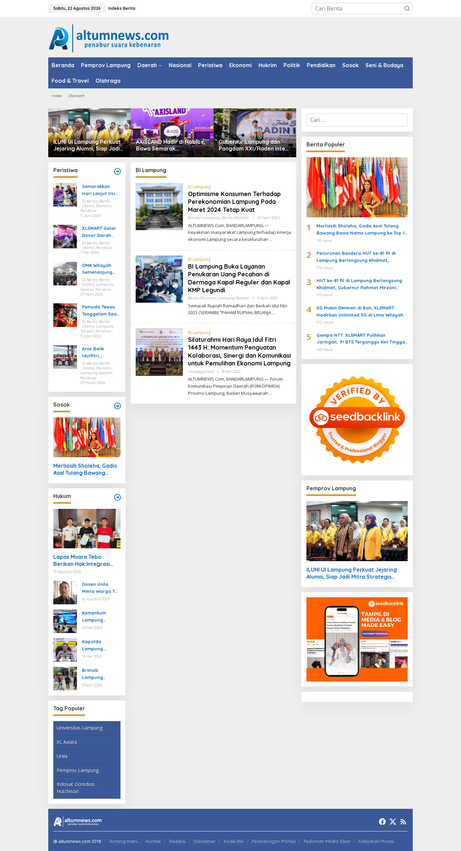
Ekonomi (241, 217)
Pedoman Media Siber (327, 841)
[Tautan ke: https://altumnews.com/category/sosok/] (117, 406)
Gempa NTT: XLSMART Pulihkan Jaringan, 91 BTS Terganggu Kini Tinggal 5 (361, 339)
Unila (62, 756)
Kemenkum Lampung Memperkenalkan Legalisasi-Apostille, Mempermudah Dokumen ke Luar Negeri (100, 617)
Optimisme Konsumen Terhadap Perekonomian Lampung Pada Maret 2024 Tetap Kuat (234, 202)
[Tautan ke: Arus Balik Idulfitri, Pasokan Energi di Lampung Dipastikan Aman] (65, 356)
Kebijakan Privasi (376, 841)
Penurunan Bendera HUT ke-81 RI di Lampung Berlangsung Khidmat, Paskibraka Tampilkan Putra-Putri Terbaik (356, 257)
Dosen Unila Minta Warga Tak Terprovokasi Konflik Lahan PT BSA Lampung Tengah (101, 588)
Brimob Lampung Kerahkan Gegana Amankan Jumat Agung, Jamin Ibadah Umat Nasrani (100, 674)
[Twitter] (392, 821)
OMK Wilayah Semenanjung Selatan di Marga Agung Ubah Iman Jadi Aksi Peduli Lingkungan (99, 269)
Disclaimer (205, 841)
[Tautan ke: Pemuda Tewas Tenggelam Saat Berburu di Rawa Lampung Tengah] (65, 315)
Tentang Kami (123, 841)
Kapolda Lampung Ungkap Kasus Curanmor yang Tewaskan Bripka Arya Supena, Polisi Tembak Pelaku (100, 645)
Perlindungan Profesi (274, 841)
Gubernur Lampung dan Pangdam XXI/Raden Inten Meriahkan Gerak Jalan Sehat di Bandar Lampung (253, 145)
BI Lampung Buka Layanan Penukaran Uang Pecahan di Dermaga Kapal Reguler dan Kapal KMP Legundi (239, 278)
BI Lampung (199, 187)
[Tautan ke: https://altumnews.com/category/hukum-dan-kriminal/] (117, 497)
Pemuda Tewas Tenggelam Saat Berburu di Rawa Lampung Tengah (100, 311)
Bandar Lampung (204, 217)
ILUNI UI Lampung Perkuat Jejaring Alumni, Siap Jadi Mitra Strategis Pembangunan (87, 145)
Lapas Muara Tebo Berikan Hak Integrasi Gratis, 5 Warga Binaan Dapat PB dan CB (84, 560)
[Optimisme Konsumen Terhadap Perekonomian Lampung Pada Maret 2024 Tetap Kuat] (270, 239)
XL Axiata (67, 742)
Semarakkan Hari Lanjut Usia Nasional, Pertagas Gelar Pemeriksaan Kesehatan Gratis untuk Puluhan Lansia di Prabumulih (100, 190)
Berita (227, 217)
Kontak (153, 841)
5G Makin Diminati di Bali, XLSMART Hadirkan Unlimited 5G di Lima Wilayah (360, 311)
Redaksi (177, 841)
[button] (407, 8)
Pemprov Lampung (78, 770)
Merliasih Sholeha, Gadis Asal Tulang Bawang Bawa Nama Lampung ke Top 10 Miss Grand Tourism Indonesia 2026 (85, 469)
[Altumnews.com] (108, 37)
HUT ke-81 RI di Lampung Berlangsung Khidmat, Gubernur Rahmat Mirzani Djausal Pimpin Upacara (359, 284)
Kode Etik (234, 841)
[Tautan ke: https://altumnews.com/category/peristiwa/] (117, 171)
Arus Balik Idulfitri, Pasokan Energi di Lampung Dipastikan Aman (100, 352)
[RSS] (403, 821)
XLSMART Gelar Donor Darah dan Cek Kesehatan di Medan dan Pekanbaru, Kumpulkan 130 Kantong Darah (99, 232)
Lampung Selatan (233, 298)
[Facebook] (382, 821)
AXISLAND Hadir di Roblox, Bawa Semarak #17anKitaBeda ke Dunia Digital (170, 145)
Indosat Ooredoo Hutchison (75, 787)
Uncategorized (201, 371)
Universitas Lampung (80, 727)
